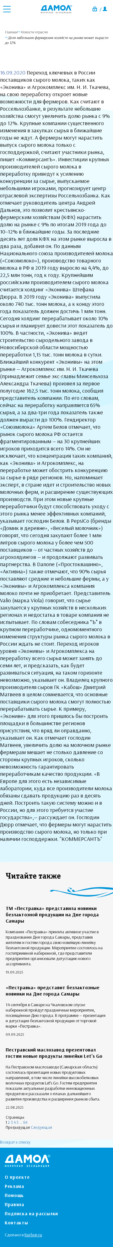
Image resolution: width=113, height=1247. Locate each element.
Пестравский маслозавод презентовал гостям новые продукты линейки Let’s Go (54, 1052)
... (20, 1122)
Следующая (41, 1127)
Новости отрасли (34, 32)
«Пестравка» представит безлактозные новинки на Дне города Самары (53, 990)
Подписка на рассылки (31, 1214)
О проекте (17, 1177)
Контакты (16, 1223)
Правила (14, 1204)
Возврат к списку (15, 1142)
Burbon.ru (33, 1235)
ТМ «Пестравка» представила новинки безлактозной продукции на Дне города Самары (52, 914)
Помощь (14, 1195)
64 (25, 1122)
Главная (11, 32)
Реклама (14, 1186)
